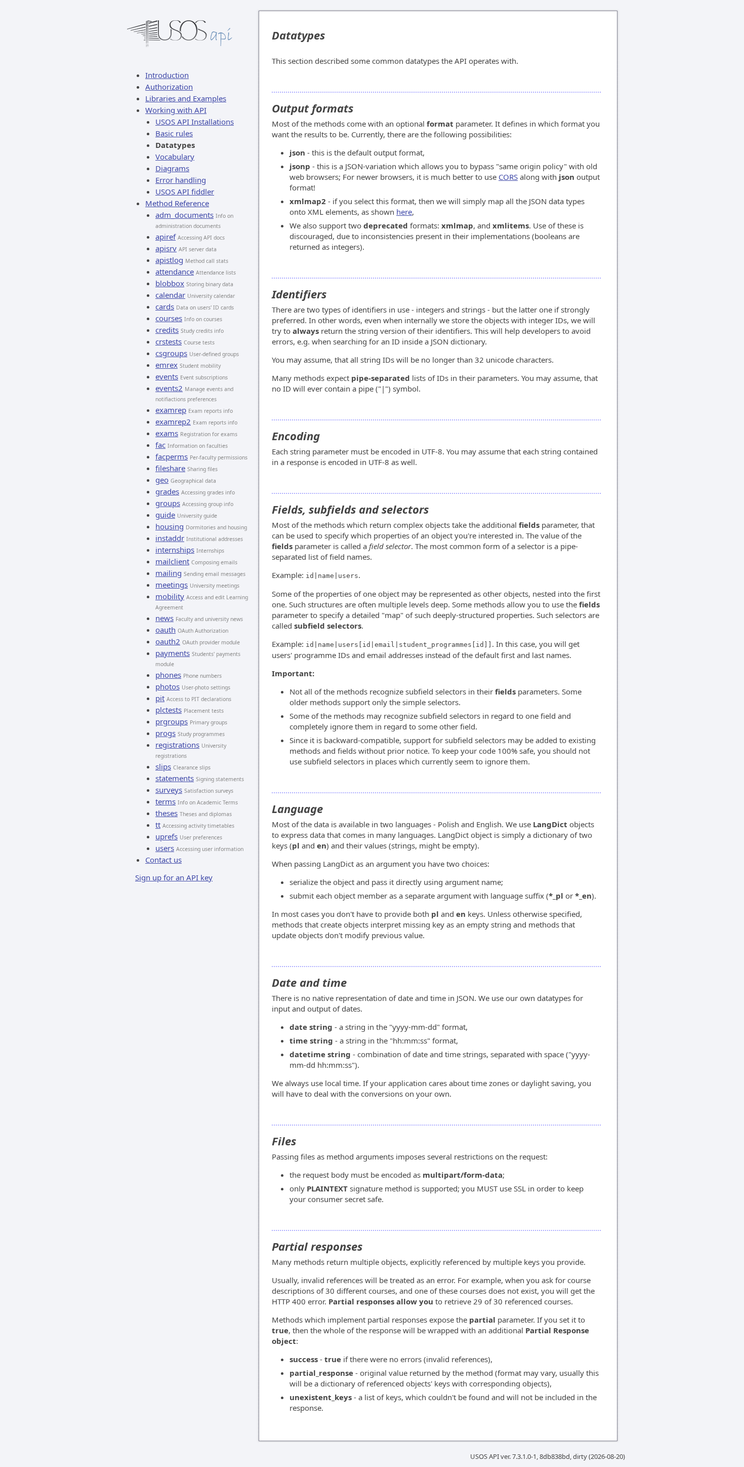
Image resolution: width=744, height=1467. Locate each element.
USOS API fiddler (184, 191)
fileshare (170, 468)
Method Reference (177, 203)
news (164, 618)
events (166, 376)
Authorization (169, 87)
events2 (169, 388)
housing (169, 526)
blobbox (169, 283)
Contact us (163, 860)
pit (159, 698)
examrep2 (173, 421)
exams (166, 433)
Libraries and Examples (185, 98)
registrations (177, 745)
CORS (508, 177)
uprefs (166, 836)
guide (165, 515)
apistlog (169, 260)
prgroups (171, 721)
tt (157, 825)
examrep (170, 410)
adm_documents (184, 215)
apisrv (166, 248)
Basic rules (174, 133)
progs (165, 733)
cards (164, 306)
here (404, 212)
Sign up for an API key (174, 877)
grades (167, 491)
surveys (168, 790)
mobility (169, 596)
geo (162, 480)
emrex (166, 365)
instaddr (169, 538)
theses (166, 813)
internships (174, 550)
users (164, 848)
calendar (170, 295)
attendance (174, 271)
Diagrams (172, 168)
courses (168, 318)
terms (165, 801)
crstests (168, 341)
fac (160, 445)
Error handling (180, 180)
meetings (171, 585)
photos (167, 686)
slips (163, 766)
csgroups (171, 353)
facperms (171, 456)
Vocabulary (174, 156)
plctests (168, 710)
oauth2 (167, 641)
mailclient (172, 561)
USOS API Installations (194, 122)
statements (174, 778)
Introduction (167, 75)
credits (167, 330)
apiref (165, 236)
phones (168, 675)
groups (167, 503)
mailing (168, 573)
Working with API (175, 110)
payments (172, 653)
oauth (165, 630)
